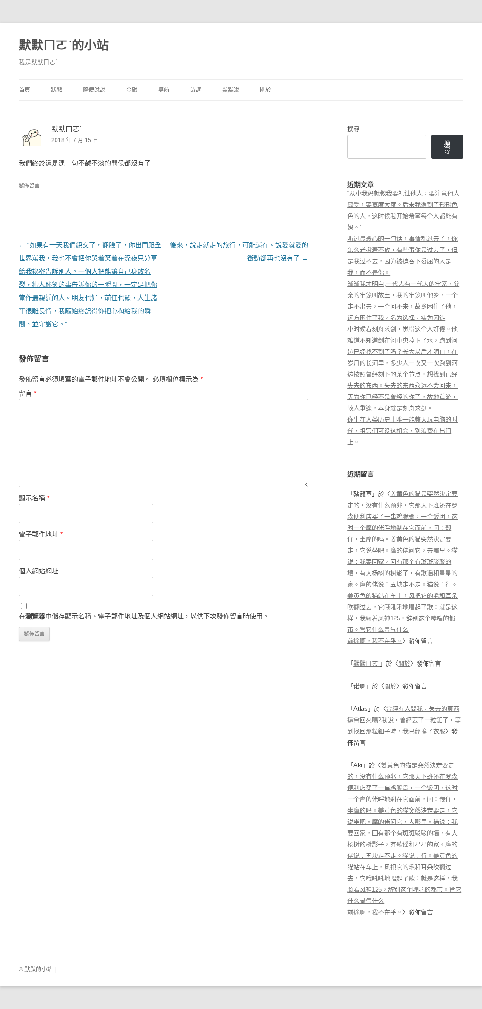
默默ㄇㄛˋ (366, 663)
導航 (163, 90)
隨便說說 (94, 90)
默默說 (230, 90)
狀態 (56, 90)
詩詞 (195, 90)
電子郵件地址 (41, 534)
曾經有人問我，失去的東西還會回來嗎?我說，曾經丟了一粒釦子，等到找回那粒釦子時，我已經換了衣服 (404, 720)
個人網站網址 (38, 571)
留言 (27, 393)
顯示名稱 (34, 498)
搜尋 (353, 128)
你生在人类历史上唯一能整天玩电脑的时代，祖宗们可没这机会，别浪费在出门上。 (402, 431)
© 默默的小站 (36, 969)
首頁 (24, 90)
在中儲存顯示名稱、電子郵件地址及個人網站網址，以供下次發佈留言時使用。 (144, 616)
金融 (131, 90)
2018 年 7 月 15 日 (74, 140)
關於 (265, 90)
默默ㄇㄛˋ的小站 (64, 45)
